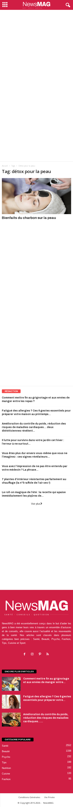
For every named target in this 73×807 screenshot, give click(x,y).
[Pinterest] (41, 654)
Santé (5, 745)
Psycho (6, 757)
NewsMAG (48, 802)
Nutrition (6, 768)
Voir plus (35, 503)
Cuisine (6, 773)
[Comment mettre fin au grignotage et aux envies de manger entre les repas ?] (11, 684)
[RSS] (48, 654)
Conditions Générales (29, 797)
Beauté (6, 751)
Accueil (5, 165)
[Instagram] (33, 654)
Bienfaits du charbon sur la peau (29, 218)
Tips (4, 762)
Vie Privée (49, 797)
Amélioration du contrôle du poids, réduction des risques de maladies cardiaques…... (46, 718)
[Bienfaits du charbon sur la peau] (36, 196)
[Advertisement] (36, 48)
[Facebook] (25, 654)
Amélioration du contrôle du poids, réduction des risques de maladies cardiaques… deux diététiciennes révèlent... (34, 427)
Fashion (6, 779)
